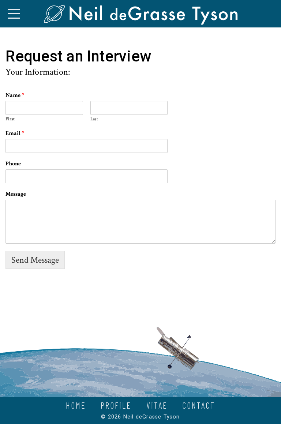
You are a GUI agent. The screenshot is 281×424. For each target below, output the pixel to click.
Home (76, 405)
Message (15, 194)
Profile (116, 405)
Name (14, 95)
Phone (13, 164)
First (10, 119)
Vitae (157, 405)
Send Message (35, 260)
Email (14, 133)
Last (94, 119)
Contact (198, 405)
